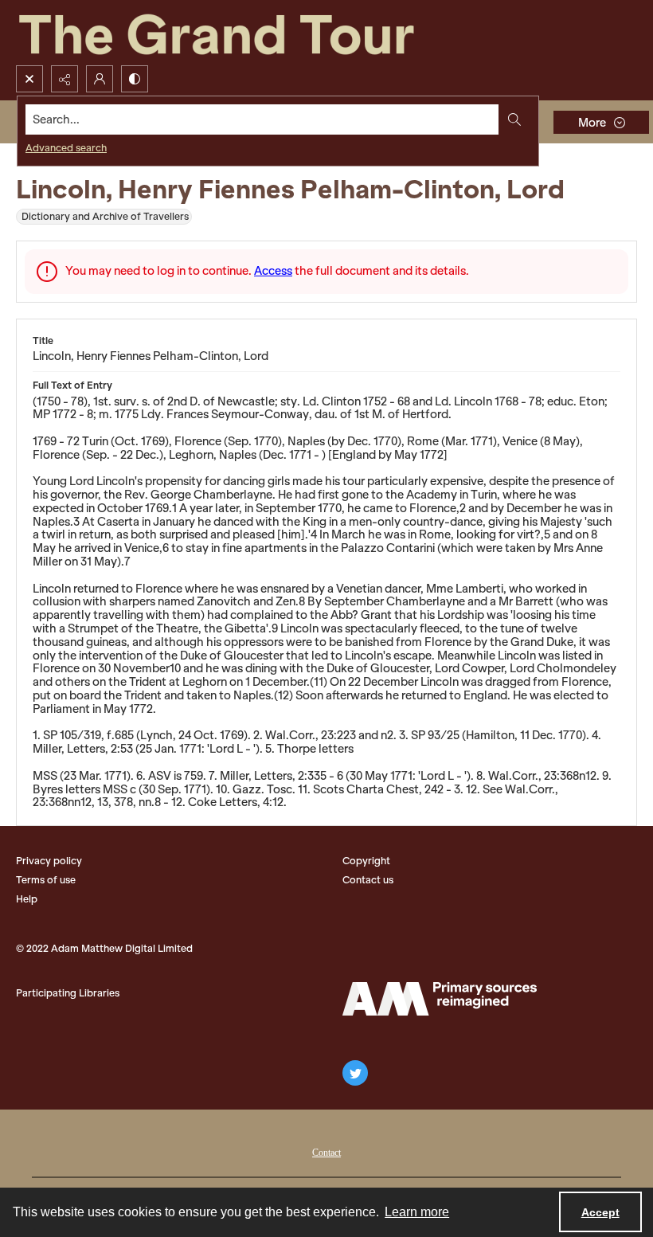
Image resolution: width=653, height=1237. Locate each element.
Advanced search (66, 148)
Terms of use (46, 880)
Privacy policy (49, 861)
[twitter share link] (355, 1073)
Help (26, 899)
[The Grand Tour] (253, 32)
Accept (600, 1212)
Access (273, 271)
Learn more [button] (417, 1212)
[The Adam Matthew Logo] (439, 999)
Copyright (366, 861)
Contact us (367, 880)
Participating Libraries (67, 993)
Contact (326, 1152)
